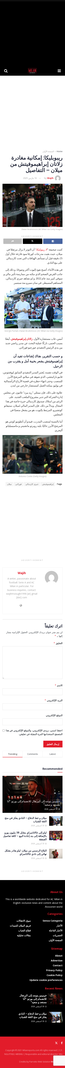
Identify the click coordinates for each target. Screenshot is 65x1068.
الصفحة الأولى (48, 151)
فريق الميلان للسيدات (20, 925)
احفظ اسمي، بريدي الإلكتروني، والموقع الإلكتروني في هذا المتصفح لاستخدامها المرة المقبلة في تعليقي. (34, 732)
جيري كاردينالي (32, 484)
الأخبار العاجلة (55, 930)
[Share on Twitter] (32, 241)
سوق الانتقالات (23, 920)
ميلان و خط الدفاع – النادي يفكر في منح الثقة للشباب (32, 1015)
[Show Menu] (59, 71)
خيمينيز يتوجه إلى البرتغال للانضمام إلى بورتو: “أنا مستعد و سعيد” (33, 802)
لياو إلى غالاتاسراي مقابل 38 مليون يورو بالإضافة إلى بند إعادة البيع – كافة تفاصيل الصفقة (25, 836)
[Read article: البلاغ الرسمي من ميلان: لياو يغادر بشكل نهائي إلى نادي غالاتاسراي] (55, 853)
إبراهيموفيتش (48, 484)
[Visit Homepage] (32, 70)
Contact (57, 965)
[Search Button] (6, 71)
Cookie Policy (54, 975)
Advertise (56, 960)
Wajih (50, 178)
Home (59, 151)
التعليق (58, 643)
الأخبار (59, 925)
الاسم (58, 685)
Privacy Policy (54, 970)
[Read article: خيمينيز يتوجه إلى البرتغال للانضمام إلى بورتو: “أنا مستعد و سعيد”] (55, 999)
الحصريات (57, 935)
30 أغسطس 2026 (51, 809)
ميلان (9, 484)
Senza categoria (52, 920)
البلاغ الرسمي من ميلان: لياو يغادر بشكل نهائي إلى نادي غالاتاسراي (26, 852)
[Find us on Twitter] (56, 1043)
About (58, 955)
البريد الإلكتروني (53, 700)
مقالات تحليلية (24, 935)
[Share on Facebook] (52, 241)
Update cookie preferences (46, 980)
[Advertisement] (32, 33)
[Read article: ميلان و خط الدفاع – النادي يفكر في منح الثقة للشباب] (55, 821)
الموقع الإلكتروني (54, 715)
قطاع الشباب (24, 930)
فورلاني (18, 484)
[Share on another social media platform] (12, 241)
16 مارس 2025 (30, 178)
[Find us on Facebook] (61, 1043)
